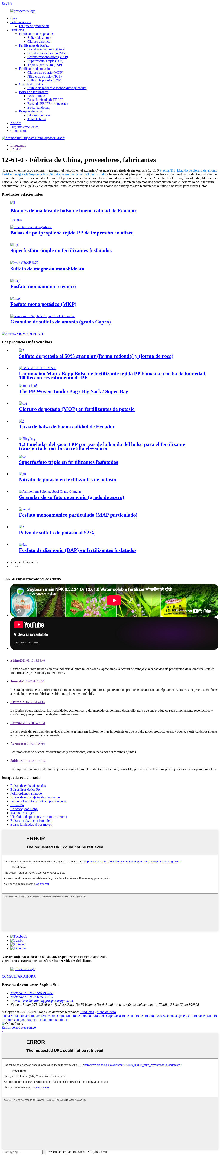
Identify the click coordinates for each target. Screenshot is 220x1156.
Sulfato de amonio (40, 37)
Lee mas (16, 220)
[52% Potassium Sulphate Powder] (21, 527)
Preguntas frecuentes (24, 127)
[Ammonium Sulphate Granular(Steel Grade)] (50, 491)
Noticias (15, 123)
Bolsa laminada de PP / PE (46, 100)
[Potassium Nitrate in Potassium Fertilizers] (22, 474)
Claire (27, 702)
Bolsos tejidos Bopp (24, 809)
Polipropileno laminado (26, 793)
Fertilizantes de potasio (34, 68)
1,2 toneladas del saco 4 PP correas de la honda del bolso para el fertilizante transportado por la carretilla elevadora (102, 446)
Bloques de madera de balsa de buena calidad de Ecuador (73, 210)
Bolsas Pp (17, 805)
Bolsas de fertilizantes (33, 92)
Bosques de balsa (30, 111)
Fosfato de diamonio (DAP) (46, 49)
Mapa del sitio (106, 1012)
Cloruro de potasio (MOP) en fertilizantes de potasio (77, 409)
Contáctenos (18, 131)
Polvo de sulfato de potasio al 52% (56, 532)
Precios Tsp (167, 170)
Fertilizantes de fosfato (34, 45)
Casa (13, 18)
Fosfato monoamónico (52, 1020)
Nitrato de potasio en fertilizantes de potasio (67, 479)
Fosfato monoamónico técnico (43, 286)
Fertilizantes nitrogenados (36, 34)
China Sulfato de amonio (74, 1016)
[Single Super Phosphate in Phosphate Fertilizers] (14, 245)
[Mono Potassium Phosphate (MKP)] (15, 298)
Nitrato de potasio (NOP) (45, 76)
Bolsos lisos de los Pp (25, 789)
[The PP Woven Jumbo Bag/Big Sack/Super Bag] (28, 385)
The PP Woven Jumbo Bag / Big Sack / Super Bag (73, 391)
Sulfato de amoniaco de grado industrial (77, 174)
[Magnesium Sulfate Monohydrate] (24, 262)
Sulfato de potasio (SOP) (44, 80)
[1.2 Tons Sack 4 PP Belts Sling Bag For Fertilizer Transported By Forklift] (27, 439)
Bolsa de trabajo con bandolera (31, 820)
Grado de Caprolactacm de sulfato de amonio (123, 1016)
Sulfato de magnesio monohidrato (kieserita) (57, 88)
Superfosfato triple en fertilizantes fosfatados (68, 462)
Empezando (18, 145)
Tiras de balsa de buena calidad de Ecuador (67, 427)
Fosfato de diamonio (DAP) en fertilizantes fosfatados (77, 550)
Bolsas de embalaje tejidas (28, 785)
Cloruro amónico (39, 41)
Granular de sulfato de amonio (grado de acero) (71, 497)
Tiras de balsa (37, 119)
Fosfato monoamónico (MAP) (48, 53)
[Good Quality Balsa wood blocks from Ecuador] (12, 202)
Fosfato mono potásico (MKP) (43, 304)
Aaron (27, 743)
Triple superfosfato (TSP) (45, 65)
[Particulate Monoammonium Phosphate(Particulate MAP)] (24, 509)
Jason (27, 681)
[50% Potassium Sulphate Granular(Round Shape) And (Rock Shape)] (21, 350)
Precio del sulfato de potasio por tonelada (38, 801)
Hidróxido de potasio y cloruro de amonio (38, 817)
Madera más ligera (22, 813)
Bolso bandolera (39, 107)
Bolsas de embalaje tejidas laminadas (35, 797)
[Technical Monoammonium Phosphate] (15, 281)
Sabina (28, 760)
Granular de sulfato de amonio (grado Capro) (60, 322)
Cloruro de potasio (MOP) (45, 72)
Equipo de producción (34, 26)
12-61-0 (15, 149)
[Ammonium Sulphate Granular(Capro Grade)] (42, 316)
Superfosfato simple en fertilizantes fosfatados (61, 250)
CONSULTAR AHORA (19, 976)
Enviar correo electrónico (19, 1027)
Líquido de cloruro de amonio (197, 170)
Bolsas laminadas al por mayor (31, 824)
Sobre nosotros (20, 22)
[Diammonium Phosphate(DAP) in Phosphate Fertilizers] (23, 544)
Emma (27, 723)
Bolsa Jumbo (36, 96)
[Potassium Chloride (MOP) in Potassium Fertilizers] (23, 403)
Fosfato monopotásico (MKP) (48, 57)
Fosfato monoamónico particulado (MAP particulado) (78, 515)
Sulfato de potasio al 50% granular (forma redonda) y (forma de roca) (96, 356)
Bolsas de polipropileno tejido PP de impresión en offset (71, 233)
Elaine (27, 660)
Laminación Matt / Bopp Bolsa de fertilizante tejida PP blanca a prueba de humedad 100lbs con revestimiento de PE (112, 375)
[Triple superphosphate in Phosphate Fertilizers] (22, 456)
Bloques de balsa (39, 115)
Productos (17, 30)
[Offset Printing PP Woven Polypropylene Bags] (31, 227)
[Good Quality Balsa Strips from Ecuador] (21, 421)
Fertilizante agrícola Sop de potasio (25, 174)
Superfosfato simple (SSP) (45, 61)
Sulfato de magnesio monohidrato (47, 269)
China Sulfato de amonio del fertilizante (28, 1016)
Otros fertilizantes (31, 84)
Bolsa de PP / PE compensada (48, 103)
